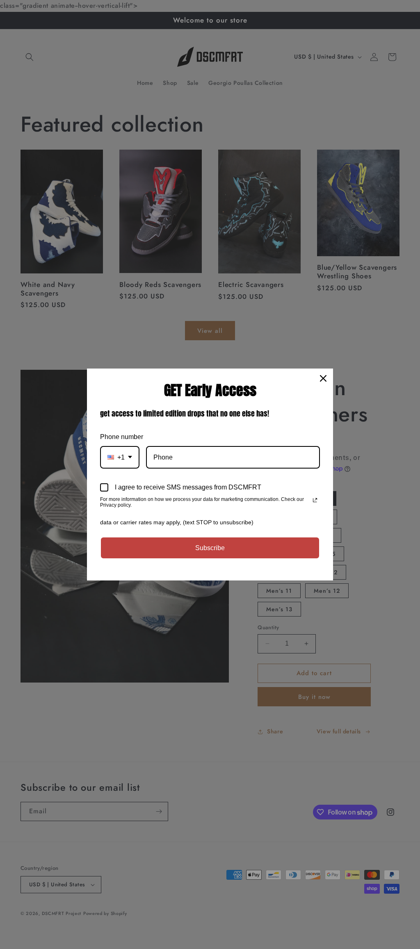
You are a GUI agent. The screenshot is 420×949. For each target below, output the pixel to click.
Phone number (121, 436)
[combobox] (119, 457)
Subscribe (210, 547)
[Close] (323, 378)
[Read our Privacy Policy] (315, 500)
